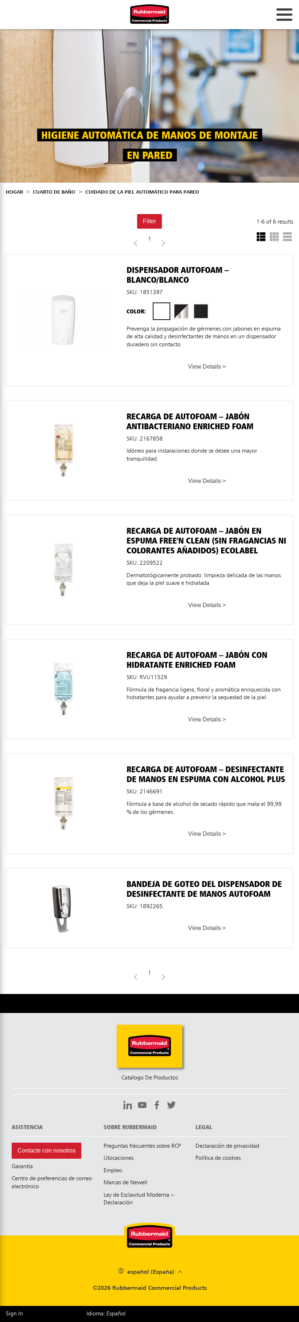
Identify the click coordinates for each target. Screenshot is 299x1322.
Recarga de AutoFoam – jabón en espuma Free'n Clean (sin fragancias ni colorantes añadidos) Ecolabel (63, 526)
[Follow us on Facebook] (156, 1106)
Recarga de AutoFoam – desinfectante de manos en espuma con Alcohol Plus (63, 760)
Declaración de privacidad (227, 1146)
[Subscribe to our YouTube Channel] (142, 1106)
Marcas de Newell (125, 1183)
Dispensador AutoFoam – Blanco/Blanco (63, 258)
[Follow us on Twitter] (171, 1106)
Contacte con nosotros (46, 1150)
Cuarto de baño (54, 192)
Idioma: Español (106, 1314)
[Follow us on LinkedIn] (127, 1106)
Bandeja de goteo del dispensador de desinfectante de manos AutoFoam (63, 875)
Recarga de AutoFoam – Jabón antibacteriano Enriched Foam (64, 407)
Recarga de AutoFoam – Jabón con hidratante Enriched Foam (63, 646)
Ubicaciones (118, 1158)
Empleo (113, 1171)
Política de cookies (218, 1158)
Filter (149, 221)
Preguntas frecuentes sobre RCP (142, 1146)
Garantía (22, 1167)
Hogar (14, 192)
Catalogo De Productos (149, 1078)
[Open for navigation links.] (284, 14)
